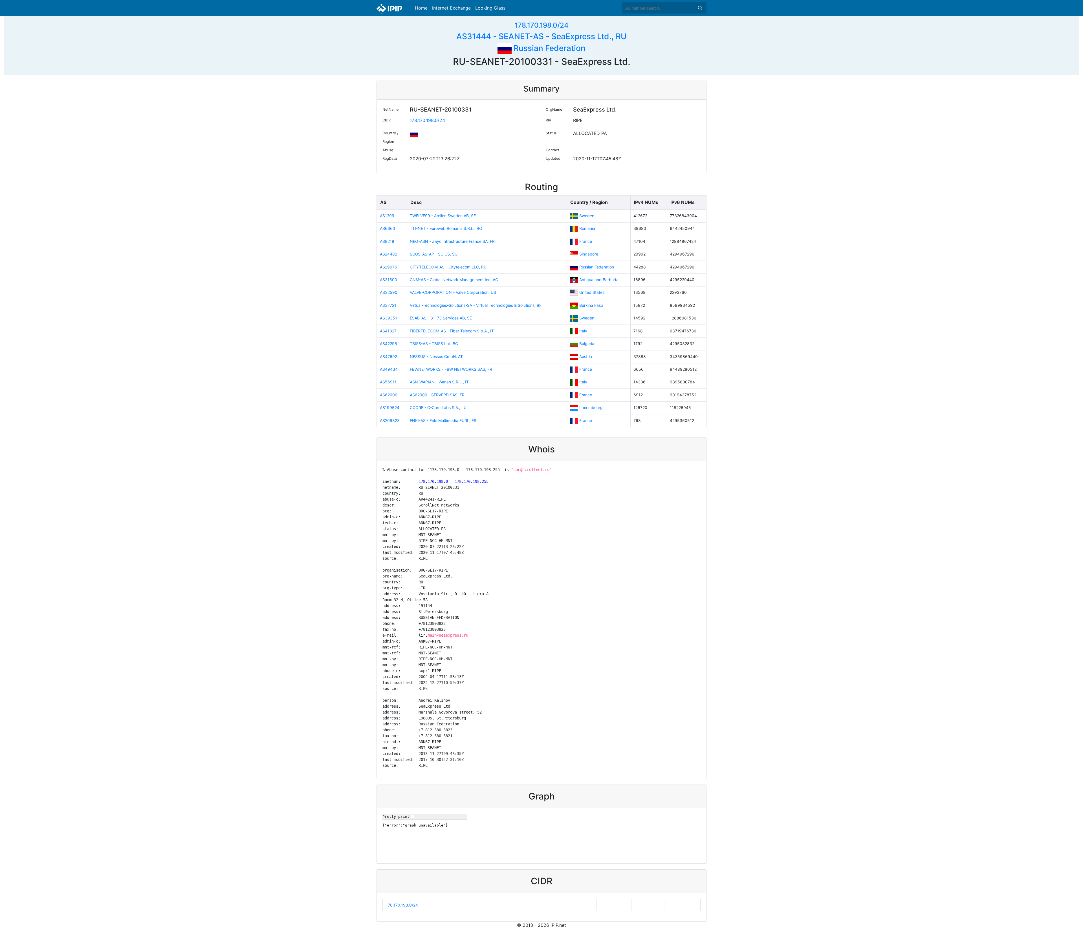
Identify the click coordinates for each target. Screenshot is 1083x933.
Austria (585, 356)
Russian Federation (548, 48)
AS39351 (388, 318)
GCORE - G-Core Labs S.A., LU (438, 407)
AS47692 (388, 356)
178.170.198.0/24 (542, 25)
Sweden (586, 215)
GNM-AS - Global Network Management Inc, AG (454, 279)
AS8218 (387, 241)
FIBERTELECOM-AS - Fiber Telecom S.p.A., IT (452, 330)
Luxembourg (591, 407)
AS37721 (388, 305)
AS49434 (389, 369)
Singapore (588, 254)
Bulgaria (586, 343)
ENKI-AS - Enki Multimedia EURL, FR (443, 420)
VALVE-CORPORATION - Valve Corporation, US (453, 292)
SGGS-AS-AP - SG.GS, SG (433, 254)
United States (591, 292)
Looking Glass (490, 8)
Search (700, 8)
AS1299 (387, 215)
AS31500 (388, 279)
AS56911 (388, 381)
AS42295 (388, 343)
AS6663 (387, 228)
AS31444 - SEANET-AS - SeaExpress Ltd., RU (541, 36)
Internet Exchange (451, 8)
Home (421, 8)
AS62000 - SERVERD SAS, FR (437, 394)
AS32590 (388, 292)
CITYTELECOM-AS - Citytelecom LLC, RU (448, 267)
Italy (583, 330)
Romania (587, 228)
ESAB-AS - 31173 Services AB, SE (441, 318)
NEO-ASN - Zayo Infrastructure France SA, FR (452, 241)
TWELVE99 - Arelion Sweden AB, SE (443, 215)
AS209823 (390, 420)
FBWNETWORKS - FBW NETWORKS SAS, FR (451, 369)
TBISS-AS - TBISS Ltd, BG (434, 343)
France (585, 241)
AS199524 (389, 407)
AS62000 (388, 394)
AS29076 (388, 267)
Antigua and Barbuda (598, 279)
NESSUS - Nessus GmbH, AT (436, 356)
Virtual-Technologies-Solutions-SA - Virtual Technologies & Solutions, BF (476, 305)
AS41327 (388, 330)
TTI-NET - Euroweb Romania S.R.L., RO (446, 228)
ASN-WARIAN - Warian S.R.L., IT (439, 381)
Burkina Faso (591, 305)
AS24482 (388, 254)
